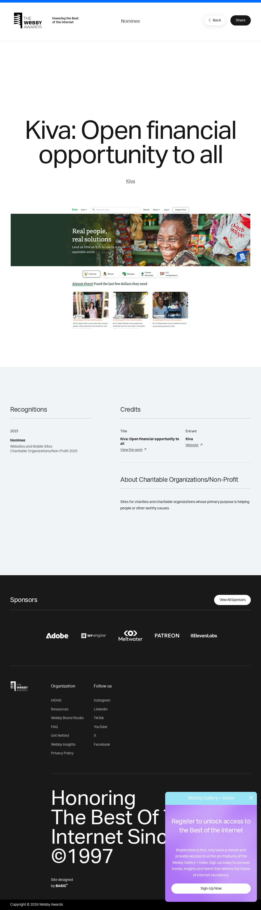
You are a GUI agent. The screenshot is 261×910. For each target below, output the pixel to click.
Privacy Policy (62, 753)
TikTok (99, 718)
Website (192, 445)
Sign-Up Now (211, 888)
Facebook (102, 744)
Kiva (130, 181)
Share (240, 20)
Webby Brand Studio (67, 718)
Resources (59, 709)
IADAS (56, 700)
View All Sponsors (232, 600)
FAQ (54, 727)
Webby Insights (63, 744)
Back (217, 20)
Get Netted (60, 735)
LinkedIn (101, 709)
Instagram (102, 700)
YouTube (100, 727)
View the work (131, 450)
